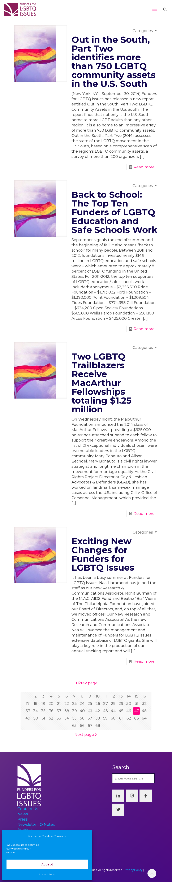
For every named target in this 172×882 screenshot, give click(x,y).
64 (144, 718)
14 (129, 696)
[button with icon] (118, 796)
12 (113, 696)
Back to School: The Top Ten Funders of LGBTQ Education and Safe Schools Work (115, 212)
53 (59, 718)
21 (59, 703)
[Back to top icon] (151, 873)
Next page (84, 734)
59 (105, 718)
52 (51, 718)
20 (51, 703)
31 (136, 703)
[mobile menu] (154, 9)
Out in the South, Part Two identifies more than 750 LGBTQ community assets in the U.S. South (113, 61)
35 (43, 711)
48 (144, 711)
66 (82, 725)
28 (113, 703)
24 (82, 703)
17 (28, 703)
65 (74, 725)
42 (97, 711)
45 (121, 711)
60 (113, 718)
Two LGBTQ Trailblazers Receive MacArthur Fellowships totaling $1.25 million (102, 383)
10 (98, 696)
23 (74, 703)
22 (66, 703)
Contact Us (27, 809)
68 (97, 725)
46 (128, 711)
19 (43, 703)
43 (105, 711)
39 (74, 711)
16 (144, 696)
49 (27, 718)
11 (105, 696)
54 (66, 718)
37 (59, 711)
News (22, 814)
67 (90, 725)
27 (105, 703)
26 (97, 703)
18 (35, 703)
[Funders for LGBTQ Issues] (20, 9)
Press (22, 819)
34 (35, 711)
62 (128, 718)
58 (97, 718)
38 (66, 711)
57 (90, 718)
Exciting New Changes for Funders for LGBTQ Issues (103, 554)
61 (121, 718)
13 (121, 696)
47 (136, 711)
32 (144, 703)
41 (90, 711)
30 (128, 703)
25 (90, 703)
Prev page (88, 683)
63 (136, 718)
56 (82, 718)
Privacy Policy (47, 874)
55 (74, 718)
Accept (47, 864)
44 (113, 711)
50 (35, 718)
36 (51, 711)
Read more (144, 167)
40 (82, 711)
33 (28, 711)
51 (43, 718)
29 (121, 703)
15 (136, 696)
